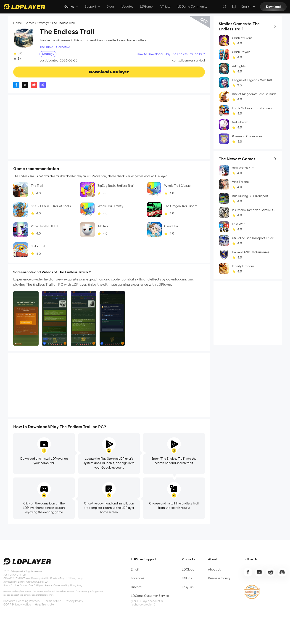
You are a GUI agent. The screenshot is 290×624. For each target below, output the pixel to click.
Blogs (110, 6)
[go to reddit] (270, 572)
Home (17, 23)
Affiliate (165, 6)
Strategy (43, 23)
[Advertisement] (109, 127)
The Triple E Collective (55, 47)
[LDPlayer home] (24, 6)
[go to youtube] (259, 572)
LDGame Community (192, 6)
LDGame (146, 6)
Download (273, 7)
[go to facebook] (248, 572)
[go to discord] (282, 572)
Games (29, 23)
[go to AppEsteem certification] (252, 592)
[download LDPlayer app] (234, 6)
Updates (127, 6)
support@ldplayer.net (41, 594)
